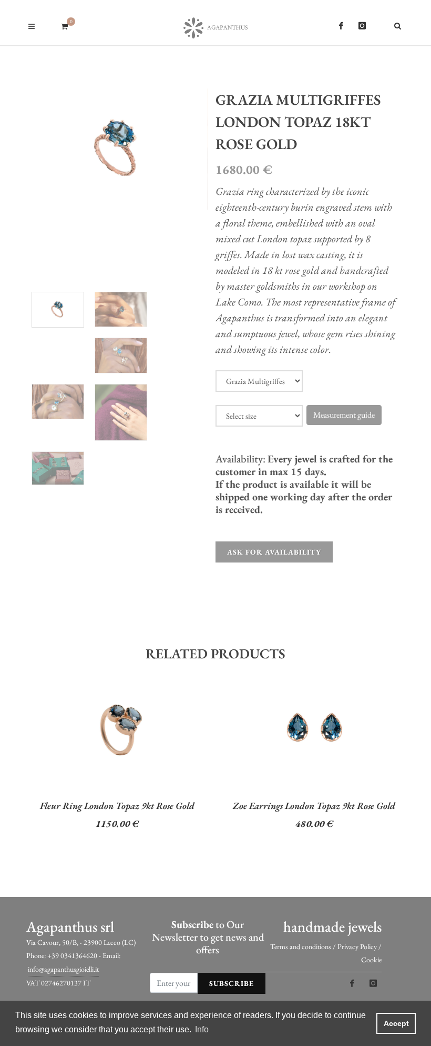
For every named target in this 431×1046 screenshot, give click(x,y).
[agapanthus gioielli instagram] (362, 25)
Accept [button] (396, 1023)
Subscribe (231, 983)
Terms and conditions (300, 946)
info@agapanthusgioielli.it (63, 969)
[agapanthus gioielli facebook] (341, 25)
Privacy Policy (357, 946)
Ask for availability (274, 552)
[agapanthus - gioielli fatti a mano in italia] (215, 23)
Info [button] (202, 1029)
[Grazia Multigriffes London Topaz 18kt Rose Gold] (117, 149)
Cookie (371, 959)
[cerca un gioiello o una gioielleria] (399, 24)
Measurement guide (344, 414)
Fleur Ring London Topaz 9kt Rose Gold (117, 806)
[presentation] (16, 762)
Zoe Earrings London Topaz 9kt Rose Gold (314, 806)
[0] (64, 24)
